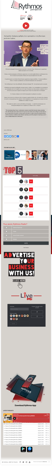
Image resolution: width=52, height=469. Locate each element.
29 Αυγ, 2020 (7, 139)
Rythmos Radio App (17, 227)
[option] (9, 155)
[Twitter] (23, 462)
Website (15, 239)
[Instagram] (26, 462)
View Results (26, 247)
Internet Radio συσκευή (18, 235)
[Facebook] (20, 462)
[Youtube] (29, 462)
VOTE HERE (35, 175)
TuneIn (14, 231)
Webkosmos (45, 461)
